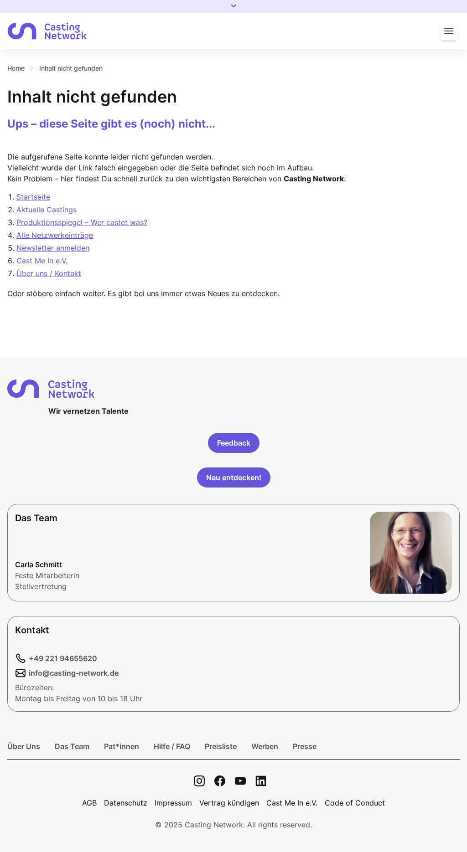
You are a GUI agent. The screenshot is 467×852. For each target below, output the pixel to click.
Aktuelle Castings (46, 209)
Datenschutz (125, 802)
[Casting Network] (47, 31)
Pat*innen (121, 746)
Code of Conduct (355, 802)
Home (16, 68)
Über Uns (23, 746)
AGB (89, 802)
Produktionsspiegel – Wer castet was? (81, 222)
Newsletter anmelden (52, 247)
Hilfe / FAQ (172, 746)
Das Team (72, 746)
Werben (264, 746)
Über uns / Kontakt (48, 273)
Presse (305, 746)
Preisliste (221, 746)
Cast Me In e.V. (41, 260)
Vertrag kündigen (229, 802)
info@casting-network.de (74, 672)
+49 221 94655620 (63, 658)
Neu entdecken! (233, 477)
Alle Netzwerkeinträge (54, 235)
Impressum (173, 802)
